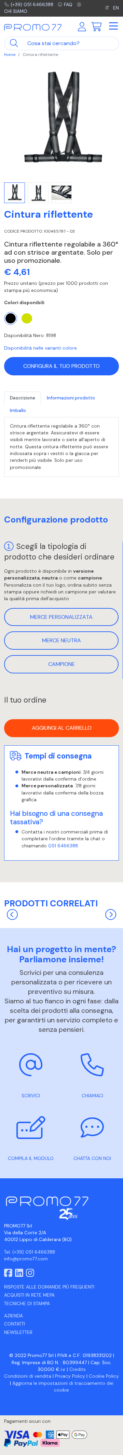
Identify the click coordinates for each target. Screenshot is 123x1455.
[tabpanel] (61, 447)
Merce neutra (61, 640)
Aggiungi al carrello (62, 727)
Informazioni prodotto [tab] (71, 398)
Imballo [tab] (18, 410)
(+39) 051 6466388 (32, 4)
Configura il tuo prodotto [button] (61, 366)
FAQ (68, 4)
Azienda (13, 1316)
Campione (61, 664)
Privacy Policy (70, 1376)
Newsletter (18, 1332)
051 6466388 (63, 846)
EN (116, 8)
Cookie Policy (104, 1376)
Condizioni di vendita (27, 1376)
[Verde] (26, 318)
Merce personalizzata (61, 617)
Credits (77, 1369)
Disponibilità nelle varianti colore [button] (40, 348)
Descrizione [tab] (22, 398)
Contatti (14, 1324)
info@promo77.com (26, 1259)
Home (9, 54)
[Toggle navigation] (113, 26)
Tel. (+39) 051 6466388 (29, 1252)
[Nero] (10, 318)
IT (108, 8)
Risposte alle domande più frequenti (49, 1287)
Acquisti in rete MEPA (29, 1295)
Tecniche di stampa (27, 1303)
